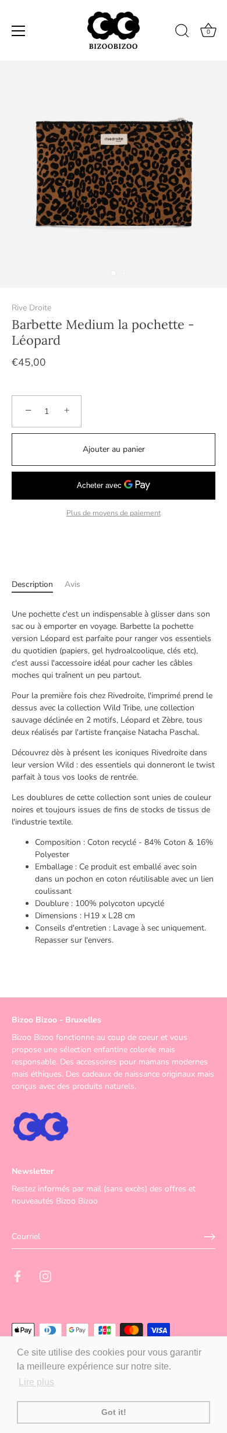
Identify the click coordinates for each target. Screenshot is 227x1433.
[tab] (38, 584)
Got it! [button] (113, 1412)
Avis (72, 584)
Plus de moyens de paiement (113, 513)
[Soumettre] (209, 1237)
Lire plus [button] (36, 1382)
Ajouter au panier (114, 449)
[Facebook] (17, 1275)
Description (32, 584)
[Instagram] (45, 1275)
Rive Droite (31, 307)
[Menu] (18, 31)
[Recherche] (182, 32)
